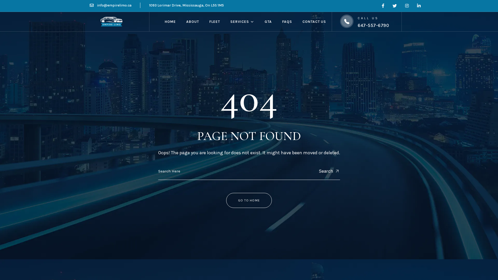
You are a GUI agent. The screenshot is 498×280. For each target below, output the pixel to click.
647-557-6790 (373, 25)
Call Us (368, 18)
